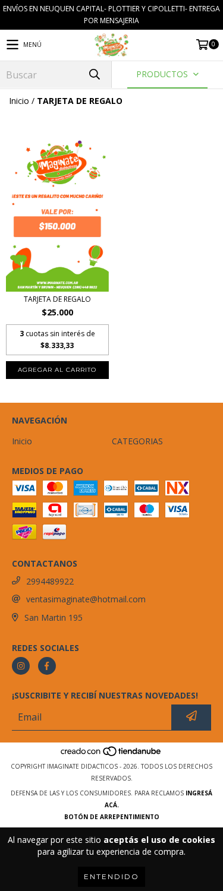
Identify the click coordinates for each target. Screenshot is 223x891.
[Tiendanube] (111, 754)
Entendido (111, 876)
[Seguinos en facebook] (47, 666)
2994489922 (50, 581)
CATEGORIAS (137, 441)
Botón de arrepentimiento (111, 817)
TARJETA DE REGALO (57, 299)
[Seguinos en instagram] (21, 666)
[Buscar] (94, 74)
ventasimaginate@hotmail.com (86, 599)
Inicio (19, 100)
